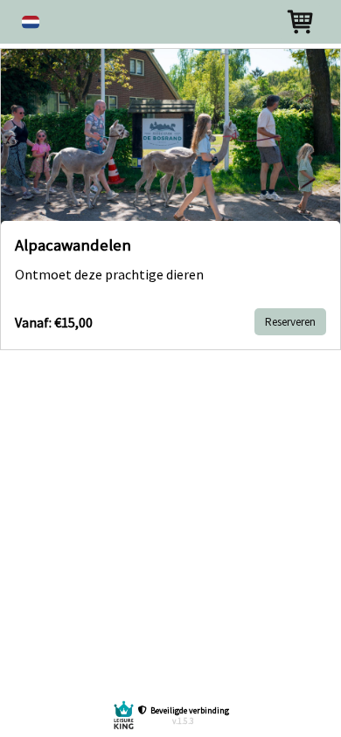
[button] (30, 22)
